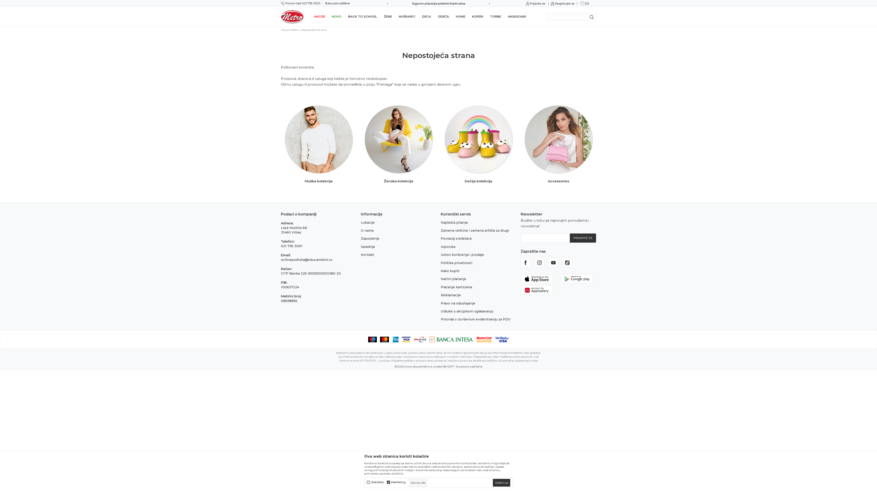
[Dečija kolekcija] (478, 139)
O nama (367, 230)
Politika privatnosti (456, 263)
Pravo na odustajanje (458, 303)
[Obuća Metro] (292, 16)
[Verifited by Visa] (502, 339)
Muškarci (407, 16)
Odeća (443, 16)
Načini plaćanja (453, 279)
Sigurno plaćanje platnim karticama (438, 3)
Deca (426, 16)
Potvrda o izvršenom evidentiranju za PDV (475, 319)
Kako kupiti (450, 271)
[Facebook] (525, 262)
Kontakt (367, 255)
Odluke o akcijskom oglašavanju (467, 311)
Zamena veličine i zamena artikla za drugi (475, 230)
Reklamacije (451, 295)
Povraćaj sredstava (456, 238)
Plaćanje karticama (456, 287)
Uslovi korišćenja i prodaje (462, 255)
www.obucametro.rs (418, 366)
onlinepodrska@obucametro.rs (306, 260)
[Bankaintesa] (451, 339)
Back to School (362, 16)
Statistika (377, 482)
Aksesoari (517, 16)
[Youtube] (553, 262)
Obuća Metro (290, 29)
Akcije (319, 16)
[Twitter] (567, 262)
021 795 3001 (291, 246)
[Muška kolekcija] (319, 139)
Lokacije (368, 222)
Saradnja (368, 247)
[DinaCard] (420, 339)
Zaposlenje (370, 238)
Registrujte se (565, 3)
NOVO (336, 16)
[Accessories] (558, 139)
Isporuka (448, 247)
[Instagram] (539, 262)
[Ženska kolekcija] (399, 139)
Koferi (477, 16)
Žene (388, 16)
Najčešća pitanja (454, 222)
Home (460, 16)
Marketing (398, 482)
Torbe (495, 16)
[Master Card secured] (484, 339)
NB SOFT (448, 366)
